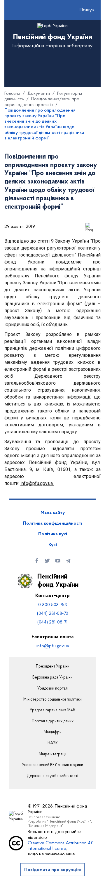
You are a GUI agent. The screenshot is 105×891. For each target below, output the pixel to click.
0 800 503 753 (52, 605)
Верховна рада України (52, 678)
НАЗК (53, 743)
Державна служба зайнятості (52, 776)
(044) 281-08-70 (52, 613)
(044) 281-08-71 (52, 622)
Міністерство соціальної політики (52, 700)
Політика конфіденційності (52, 523)
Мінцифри (53, 732)
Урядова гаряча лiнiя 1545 (52, 710)
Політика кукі (52, 534)
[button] (82, 10)
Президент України (52, 667)
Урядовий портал (52, 689)
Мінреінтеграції (52, 754)
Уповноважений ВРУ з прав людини (52, 765)
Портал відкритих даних (53, 721)
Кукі (52, 545)
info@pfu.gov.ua (52, 646)
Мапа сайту (53, 512)
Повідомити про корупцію (52, 870)
